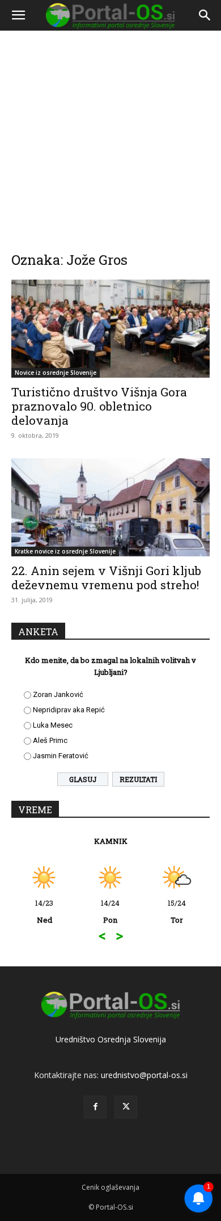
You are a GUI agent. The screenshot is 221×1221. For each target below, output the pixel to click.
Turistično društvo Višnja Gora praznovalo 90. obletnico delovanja (99, 406)
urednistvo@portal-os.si (144, 1075)
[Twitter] (125, 1107)
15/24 (177, 911)
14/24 (110, 911)
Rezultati (138, 779)
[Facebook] (95, 1107)
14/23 (44, 911)
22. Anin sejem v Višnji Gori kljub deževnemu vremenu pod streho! (106, 578)
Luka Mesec (53, 725)
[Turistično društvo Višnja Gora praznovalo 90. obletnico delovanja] (110, 329)
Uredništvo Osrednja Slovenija (111, 1039)
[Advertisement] (110, 133)
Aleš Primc (50, 740)
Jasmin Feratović (60, 755)
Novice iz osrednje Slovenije (55, 373)
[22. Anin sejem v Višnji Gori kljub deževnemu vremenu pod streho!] (110, 507)
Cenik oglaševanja (110, 1187)
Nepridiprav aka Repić (69, 709)
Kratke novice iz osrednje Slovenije (65, 551)
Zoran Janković (58, 694)
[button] (18, 15)
